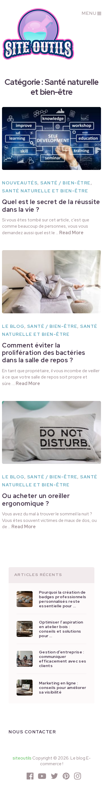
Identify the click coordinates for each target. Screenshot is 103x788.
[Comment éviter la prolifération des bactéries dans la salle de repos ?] (51, 281)
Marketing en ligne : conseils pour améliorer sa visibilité (62, 687)
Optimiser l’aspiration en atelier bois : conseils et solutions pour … (61, 629)
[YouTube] (42, 776)
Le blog (13, 326)
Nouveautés (19, 183)
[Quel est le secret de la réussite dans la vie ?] (51, 138)
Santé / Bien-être (65, 183)
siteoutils (22, 758)
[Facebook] (30, 776)
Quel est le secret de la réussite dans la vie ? (51, 205)
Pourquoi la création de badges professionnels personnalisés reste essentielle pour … (62, 599)
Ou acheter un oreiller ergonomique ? (36, 499)
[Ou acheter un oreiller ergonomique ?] (51, 432)
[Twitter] (54, 776)
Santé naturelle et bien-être (45, 191)
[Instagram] (77, 776)
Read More (71, 233)
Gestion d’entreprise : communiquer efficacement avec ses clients (62, 659)
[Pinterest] (66, 776)
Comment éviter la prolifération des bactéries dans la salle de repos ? (43, 353)
